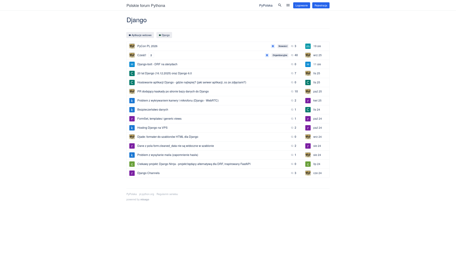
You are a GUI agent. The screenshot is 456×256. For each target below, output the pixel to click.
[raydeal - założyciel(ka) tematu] (132, 118)
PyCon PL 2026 (147, 46)
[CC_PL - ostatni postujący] (308, 82)
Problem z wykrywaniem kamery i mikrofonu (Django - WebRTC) (178, 100)
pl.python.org (146, 194)
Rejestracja (321, 5)
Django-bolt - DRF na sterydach (157, 64)
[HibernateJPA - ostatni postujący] (308, 64)
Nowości (283, 46)
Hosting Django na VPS (152, 128)
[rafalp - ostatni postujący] (308, 55)
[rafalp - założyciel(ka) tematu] (132, 46)
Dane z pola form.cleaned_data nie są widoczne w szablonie (175, 146)
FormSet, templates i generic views (159, 118)
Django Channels (148, 173)
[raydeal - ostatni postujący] (308, 100)
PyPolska (266, 5)
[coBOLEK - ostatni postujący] (308, 164)
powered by (137, 199)
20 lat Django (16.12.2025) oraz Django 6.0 (164, 73)
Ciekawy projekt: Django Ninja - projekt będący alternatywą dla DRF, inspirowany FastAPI (193, 164)
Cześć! (141, 55)
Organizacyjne (280, 55)
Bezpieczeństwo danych (152, 109)
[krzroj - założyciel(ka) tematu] (132, 100)
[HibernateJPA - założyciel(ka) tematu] (132, 64)
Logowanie (302, 5)
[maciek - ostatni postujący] (308, 46)
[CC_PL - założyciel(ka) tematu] (132, 73)
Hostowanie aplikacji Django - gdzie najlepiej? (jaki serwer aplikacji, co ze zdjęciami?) (191, 82)
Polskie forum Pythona (145, 5)
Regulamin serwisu (167, 194)
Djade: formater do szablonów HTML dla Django (167, 137)
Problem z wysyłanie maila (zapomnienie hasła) (167, 155)
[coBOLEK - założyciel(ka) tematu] (132, 164)
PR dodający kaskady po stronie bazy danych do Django (173, 91)
